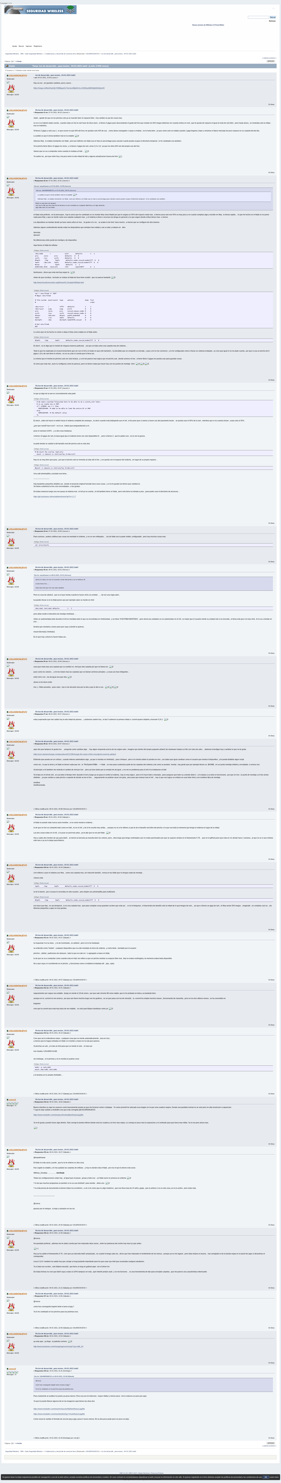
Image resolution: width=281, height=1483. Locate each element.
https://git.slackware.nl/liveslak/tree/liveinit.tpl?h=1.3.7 (55, 497)
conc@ (12, 1100)
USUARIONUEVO (92, 54)
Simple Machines (144, 1473)
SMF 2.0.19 (123, 1473)
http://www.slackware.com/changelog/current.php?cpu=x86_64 (58, 1347)
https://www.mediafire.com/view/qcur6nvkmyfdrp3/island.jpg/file (58, 1115)
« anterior (265, 58)
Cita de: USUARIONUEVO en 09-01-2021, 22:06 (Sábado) (54, 1376)
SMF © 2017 (133, 1473)
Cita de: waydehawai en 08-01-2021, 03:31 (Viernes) (52, 575)
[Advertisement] (140, 38)
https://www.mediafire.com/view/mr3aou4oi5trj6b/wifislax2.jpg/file (59, 1409)
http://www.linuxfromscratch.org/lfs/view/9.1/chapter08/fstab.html (59, 283)
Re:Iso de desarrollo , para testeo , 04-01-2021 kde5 (56, 110)
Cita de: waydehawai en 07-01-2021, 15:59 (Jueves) (52, 186)
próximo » (272, 58)
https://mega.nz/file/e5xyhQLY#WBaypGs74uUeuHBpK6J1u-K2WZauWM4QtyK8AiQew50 (69, 88)
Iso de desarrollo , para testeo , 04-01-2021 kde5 (55, 75)
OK (266, 1477)
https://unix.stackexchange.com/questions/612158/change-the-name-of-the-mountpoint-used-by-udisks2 (75, 754)
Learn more (274, 1477)
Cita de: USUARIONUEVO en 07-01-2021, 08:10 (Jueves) (56, 190)
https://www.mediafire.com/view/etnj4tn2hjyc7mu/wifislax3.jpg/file (59, 1414)
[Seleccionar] (44, 250)
